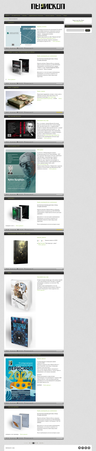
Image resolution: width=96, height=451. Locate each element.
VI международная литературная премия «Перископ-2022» (24, 355)
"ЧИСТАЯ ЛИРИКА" (13, 407)
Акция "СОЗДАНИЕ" (13, 87)
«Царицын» (11, 22)
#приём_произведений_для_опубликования (47, 56)
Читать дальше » (56, 41)
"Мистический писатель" (14, 116)
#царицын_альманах (41, 26)
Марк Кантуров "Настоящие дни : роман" (19, 233)
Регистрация (77, 21)
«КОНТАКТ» (11, 198)
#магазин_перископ (41, 237)
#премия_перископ (41, 358)
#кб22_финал (40, 149)
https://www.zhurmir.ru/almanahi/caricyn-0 (46, 38)
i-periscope (13, 48)
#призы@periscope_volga (42, 120)
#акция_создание (41, 91)
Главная (6, 18)
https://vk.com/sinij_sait (42, 164)
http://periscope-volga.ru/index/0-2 (51, 135)
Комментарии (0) (29, 48)
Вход (81, 21)
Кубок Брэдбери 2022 (14, 146)
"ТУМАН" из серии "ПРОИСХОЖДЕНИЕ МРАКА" (21, 52)
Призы (9, 272)
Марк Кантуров (41, 243)
